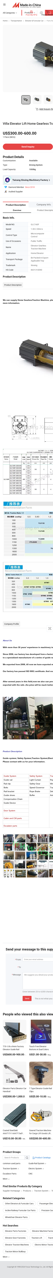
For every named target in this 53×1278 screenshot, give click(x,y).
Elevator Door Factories (15, 1237)
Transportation (16, 20)
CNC (31, 1173)
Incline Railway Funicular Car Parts (20, 1210)
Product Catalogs (43, 1157)
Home (5, 20)
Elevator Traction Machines (17, 1244)
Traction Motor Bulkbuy (15, 1251)
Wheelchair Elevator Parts (16, 1217)
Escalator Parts (9, 1173)
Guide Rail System (36, 1163)
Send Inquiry (27, 146)
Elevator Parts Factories (15, 1231)
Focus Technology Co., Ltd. (35, 1267)
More (5, 1256)
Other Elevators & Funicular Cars (19, 1203)
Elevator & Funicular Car (34, 20)
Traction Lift (37, 1237)
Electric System (35, 1168)
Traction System (10, 1168)
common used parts (11, 1163)
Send (27, 998)
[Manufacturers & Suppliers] (26, 5)
